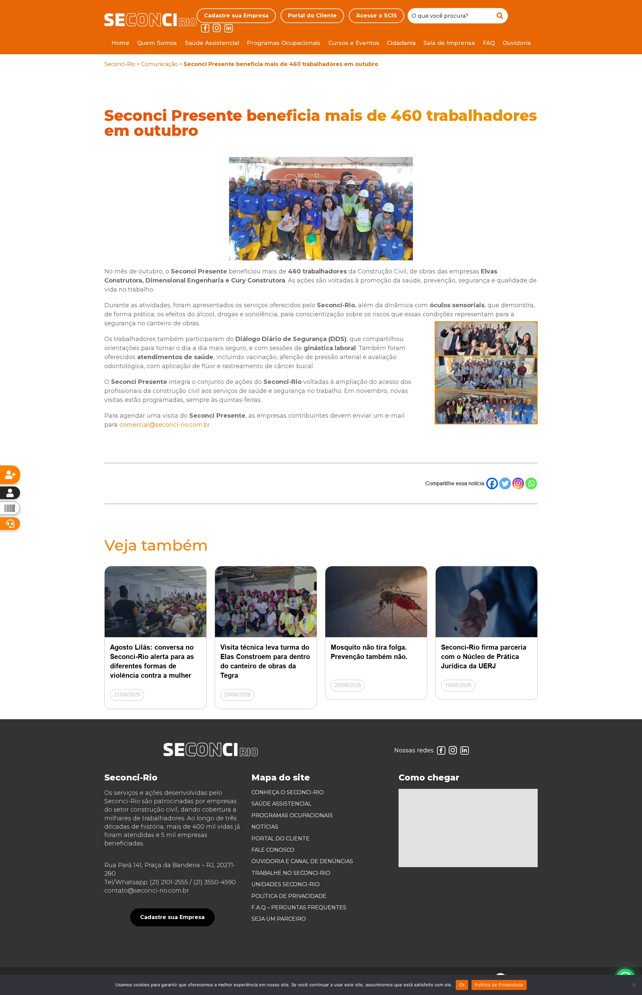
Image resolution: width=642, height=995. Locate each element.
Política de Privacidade (288, 896)
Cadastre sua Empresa (236, 15)
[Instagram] (518, 483)
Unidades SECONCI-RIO (285, 884)
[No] (633, 985)
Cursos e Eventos (353, 42)
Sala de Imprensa (449, 42)
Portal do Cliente (312, 15)
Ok (462, 984)
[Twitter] (505, 483)
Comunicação (159, 64)
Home (120, 42)
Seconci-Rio (119, 64)
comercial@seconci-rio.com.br (164, 424)
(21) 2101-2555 (169, 882)
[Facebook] (492, 483)
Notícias (264, 827)
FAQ (489, 42)
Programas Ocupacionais (283, 42)
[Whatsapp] (531, 483)
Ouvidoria (517, 42)
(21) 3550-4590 (214, 882)
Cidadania (401, 42)
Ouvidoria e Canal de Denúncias (302, 861)
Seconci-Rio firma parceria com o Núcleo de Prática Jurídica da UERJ (483, 657)
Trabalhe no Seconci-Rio (290, 873)
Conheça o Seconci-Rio (287, 792)
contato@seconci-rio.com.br (146, 890)
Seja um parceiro (278, 919)
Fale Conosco (273, 850)
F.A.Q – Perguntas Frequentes (298, 907)
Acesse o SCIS (376, 15)
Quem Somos (157, 42)
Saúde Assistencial (212, 42)
